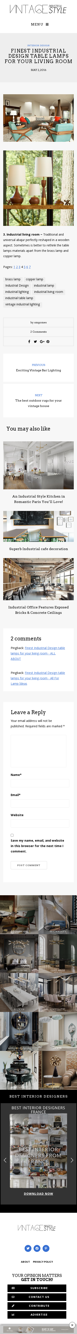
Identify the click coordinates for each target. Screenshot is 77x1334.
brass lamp (13, 279)
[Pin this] (48, 341)
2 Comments (38, 331)
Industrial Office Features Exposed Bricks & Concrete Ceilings (38, 610)
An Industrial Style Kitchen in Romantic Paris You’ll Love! (38, 499)
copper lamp (34, 279)
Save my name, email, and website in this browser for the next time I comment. (37, 846)
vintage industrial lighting (22, 304)
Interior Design (38, 45)
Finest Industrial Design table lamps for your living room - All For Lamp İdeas (38, 679)
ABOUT (25, 1262)
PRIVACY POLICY (43, 1262)
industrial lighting (17, 292)
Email (16, 795)
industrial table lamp (19, 298)
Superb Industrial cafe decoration (38, 549)
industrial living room (48, 292)
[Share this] (29, 341)
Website (17, 815)
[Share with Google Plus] (41, 341)
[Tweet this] (35, 341)
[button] (72, 1160)
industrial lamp (44, 286)
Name (16, 775)
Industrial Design (17, 286)
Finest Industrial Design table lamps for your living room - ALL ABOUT (38, 654)
